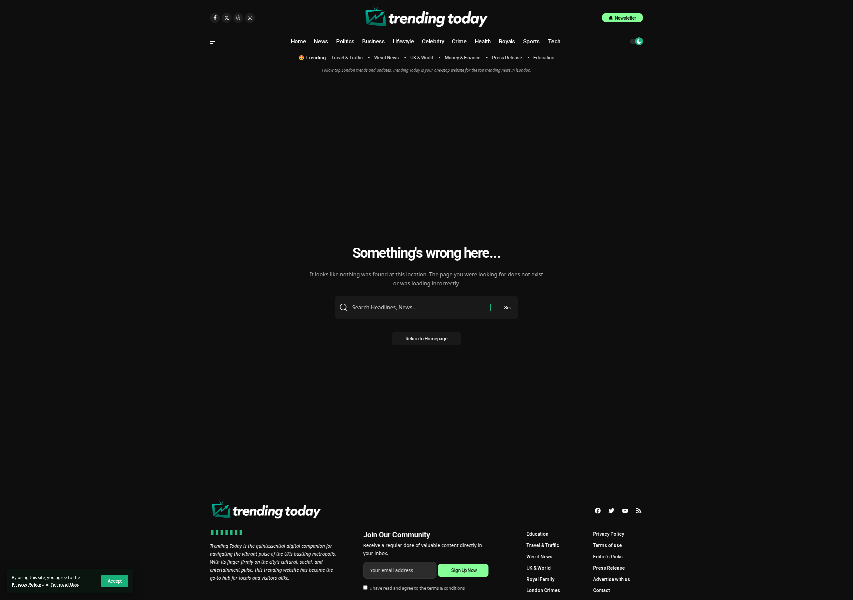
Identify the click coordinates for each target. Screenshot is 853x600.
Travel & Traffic (347, 57)
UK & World (422, 57)
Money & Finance (462, 57)
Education (543, 57)
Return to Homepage (426, 338)
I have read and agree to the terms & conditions (417, 588)
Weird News (386, 57)
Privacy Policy (26, 584)
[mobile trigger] (215, 41)
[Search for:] (418, 307)
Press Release (507, 57)
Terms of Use (64, 584)
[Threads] (238, 18)
